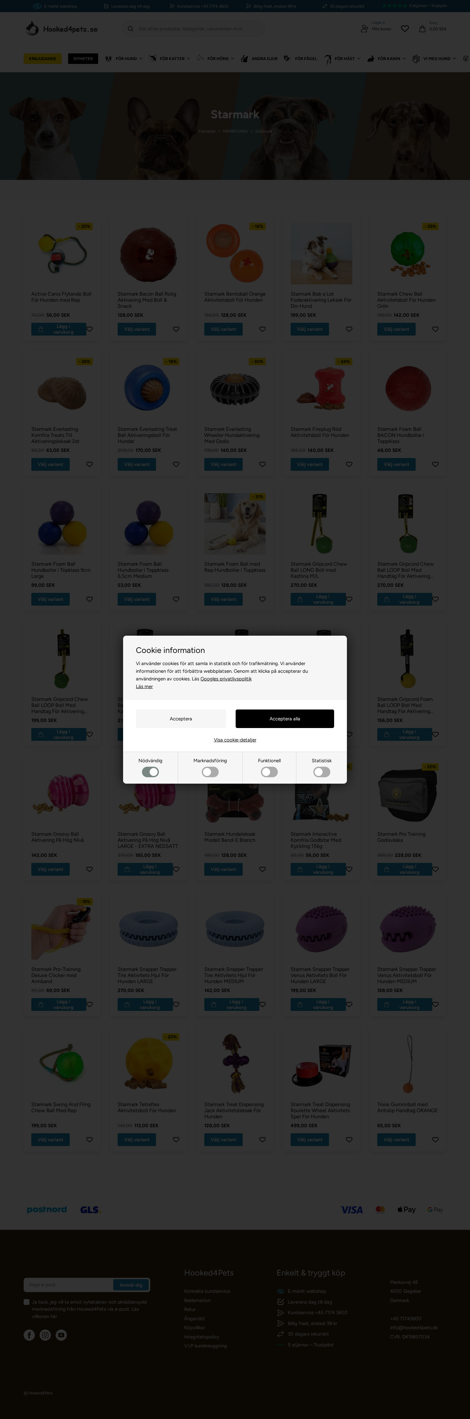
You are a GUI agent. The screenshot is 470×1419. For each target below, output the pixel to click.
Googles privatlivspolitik (226, 679)
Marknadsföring (210, 761)
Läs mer (144, 686)
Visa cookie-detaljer (235, 740)
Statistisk (322, 761)
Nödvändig (150, 761)
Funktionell (269, 761)
